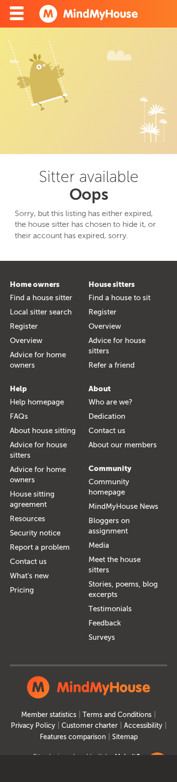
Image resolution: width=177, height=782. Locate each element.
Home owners (34, 284)
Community (109, 468)
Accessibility (143, 725)
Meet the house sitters (114, 564)
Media (98, 545)
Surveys (101, 637)
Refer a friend (111, 365)
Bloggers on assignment (109, 525)
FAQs (19, 416)
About (99, 388)
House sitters (111, 284)
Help (18, 388)
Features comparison (73, 737)
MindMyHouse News (123, 506)
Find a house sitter (41, 297)
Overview (26, 340)
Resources (27, 518)
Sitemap (125, 737)
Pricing (22, 590)
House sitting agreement (32, 499)
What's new (29, 575)
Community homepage (108, 487)
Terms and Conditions (117, 715)
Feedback (104, 623)
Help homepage (37, 402)
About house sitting (43, 430)
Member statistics (48, 715)
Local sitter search (41, 312)
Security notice (35, 533)
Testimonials (110, 608)
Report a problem (40, 547)
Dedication (106, 416)
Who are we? (110, 402)
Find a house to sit (119, 297)
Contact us (28, 561)
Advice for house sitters (117, 345)
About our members (122, 444)
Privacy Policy (33, 725)
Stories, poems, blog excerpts (123, 589)
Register (24, 326)
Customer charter (89, 725)
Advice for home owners (38, 360)
